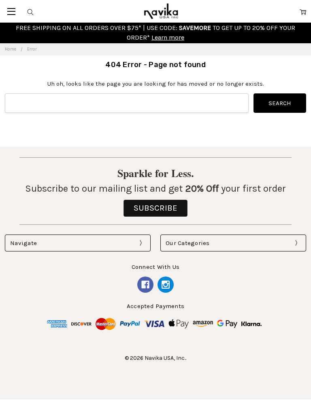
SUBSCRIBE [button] (155, 208)
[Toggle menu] (11, 11)
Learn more (167, 37)
